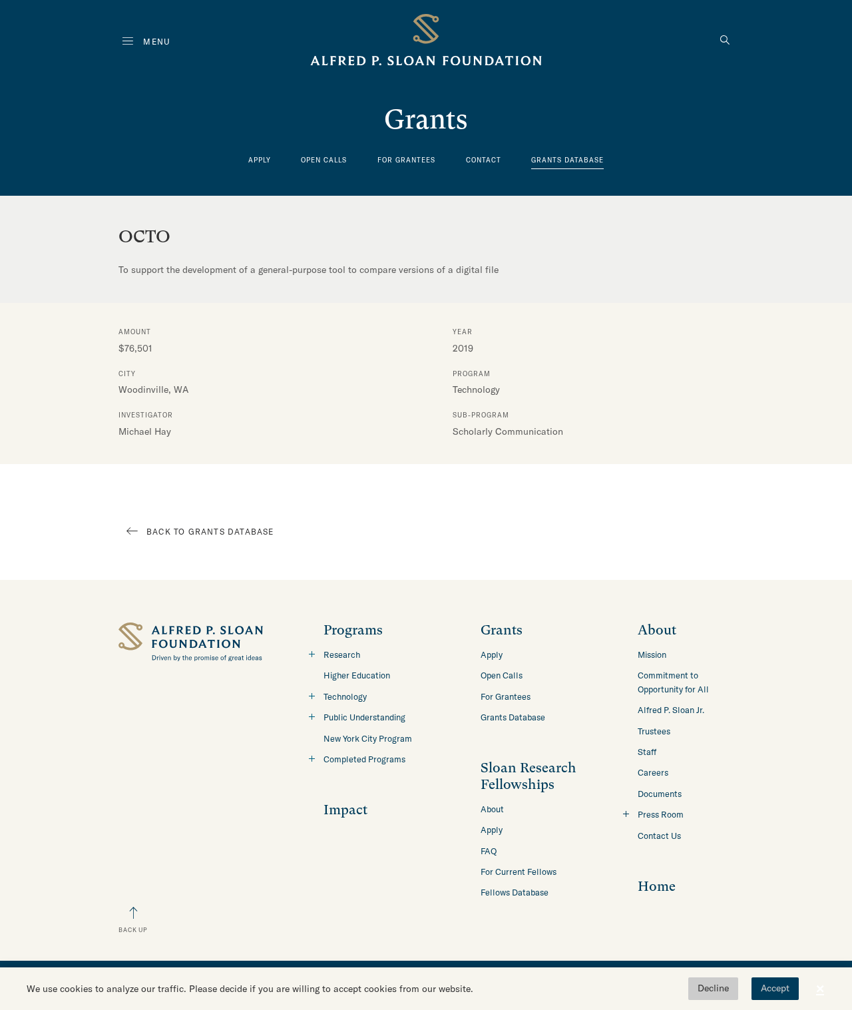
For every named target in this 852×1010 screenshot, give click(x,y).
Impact (345, 810)
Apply (259, 160)
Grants (502, 630)
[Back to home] (426, 42)
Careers (653, 772)
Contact (483, 160)
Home (657, 886)
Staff (647, 751)
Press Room (661, 814)
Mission (652, 654)
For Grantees (406, 160)
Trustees (654, 731)
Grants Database (567, 160)
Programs (353, 630)
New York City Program (367, 738)
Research (341, 654)
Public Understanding (364, 717)
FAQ (489, 851)
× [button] (820, 988)
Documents (660, 793)
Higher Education (356, 675)
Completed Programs (364, 759)
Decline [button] (713, 988)
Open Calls (324, 160)
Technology (345, 696)
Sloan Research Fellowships (528, 776)
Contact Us (659, 835)
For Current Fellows (518, 871)
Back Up (133, 929)
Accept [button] (775, 988)
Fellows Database (514, 892)
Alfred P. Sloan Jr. (671, 709)
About (492, 809)
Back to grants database (210, 532)
